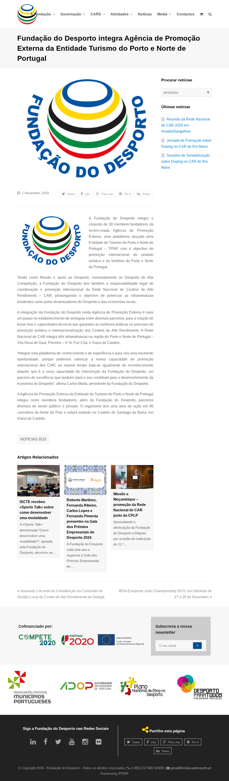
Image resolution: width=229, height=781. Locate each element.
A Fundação (41, 14)
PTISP (123, 773)
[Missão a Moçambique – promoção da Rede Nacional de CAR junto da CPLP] (132, 477)
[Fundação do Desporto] (27, 14)
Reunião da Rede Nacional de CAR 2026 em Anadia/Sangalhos (185, 125)
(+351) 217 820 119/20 (147, 768)
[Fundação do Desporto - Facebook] (45, 741)
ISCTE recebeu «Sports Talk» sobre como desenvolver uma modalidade (37, 510)
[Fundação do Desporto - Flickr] (99, 741)
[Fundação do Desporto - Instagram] (85, 741)
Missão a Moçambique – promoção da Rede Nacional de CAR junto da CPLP (129, 504)
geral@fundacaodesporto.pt (191, 768)
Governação (71, 14)
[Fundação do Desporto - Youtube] (72, 741)
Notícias (145, 14)
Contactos (185, 14)
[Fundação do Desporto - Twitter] (58, 741)
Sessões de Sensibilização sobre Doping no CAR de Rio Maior (185, 161)
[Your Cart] (201, 14)
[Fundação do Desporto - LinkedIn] (33, 741)
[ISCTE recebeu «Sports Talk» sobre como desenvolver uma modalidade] (38, 481)
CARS (96, 14)
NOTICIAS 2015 (33, 439)
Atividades (119, 14)
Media (162, 14)
